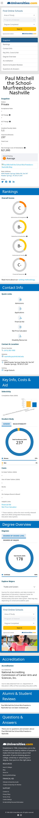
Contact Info (7, 48)
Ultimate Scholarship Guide (10, 782)
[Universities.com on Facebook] (18, 815)
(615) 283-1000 (9, 350)
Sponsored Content (8, 34)
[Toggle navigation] (1, 2)
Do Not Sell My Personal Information (13, 802)
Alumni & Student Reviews (13, 65)
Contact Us (6, 791)
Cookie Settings (7, 799)
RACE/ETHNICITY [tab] (19, 424)
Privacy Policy (6, 794)
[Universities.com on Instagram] (21, 815)
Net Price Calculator (9, 507)
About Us (5, 772)
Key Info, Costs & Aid (10, 52)
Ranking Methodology (9, 775)
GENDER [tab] (6, 424)
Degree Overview (9, 57)
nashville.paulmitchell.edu (14, 356)
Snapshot (6, 40)
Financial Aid (6, 505)
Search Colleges (7, 767)
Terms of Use (6, 797)
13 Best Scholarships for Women (12, 785)
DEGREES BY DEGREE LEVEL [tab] (13, 536)
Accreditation (8, 61)
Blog (4, 770)
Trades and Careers (11, 587)
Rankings (6, 44)
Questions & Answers (11, 69)
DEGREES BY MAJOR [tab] (11, 540)
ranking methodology (26, 280)
